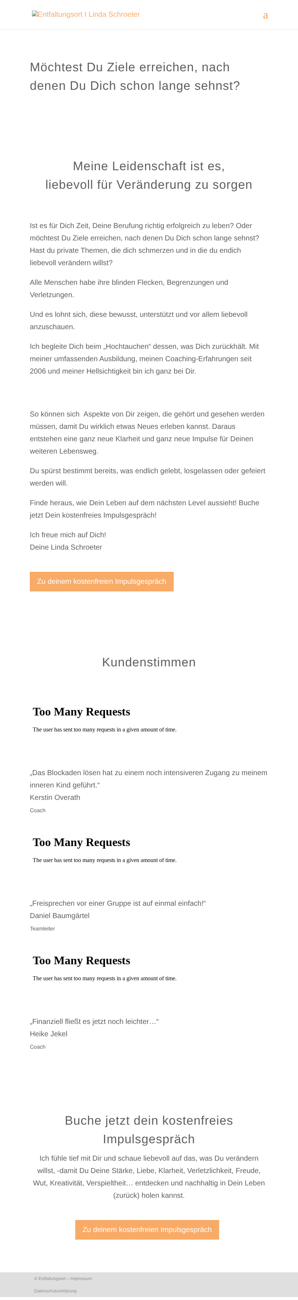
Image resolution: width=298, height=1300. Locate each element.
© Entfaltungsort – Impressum (63, 1278)
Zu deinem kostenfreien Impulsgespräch (101, 582)
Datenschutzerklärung (55, 1290)
